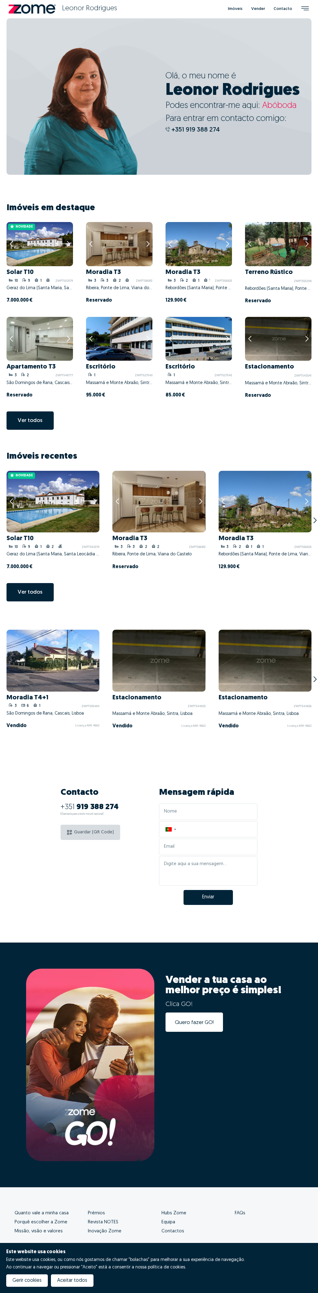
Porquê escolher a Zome (41, 1222)
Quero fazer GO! (194, 1022)
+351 (90, 807)
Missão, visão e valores (39, 1231)
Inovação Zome (104, 1231)
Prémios (96, 1213)
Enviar (208, 897)
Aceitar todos (72, 1280)
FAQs (240, 1213)
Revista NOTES (103, 1222)
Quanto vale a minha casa (42, 1213)
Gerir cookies (27, 1280)
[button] (170, 829)
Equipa (168, 1222)
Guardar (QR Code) (94, 832)
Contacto (283, 9)
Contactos (172, 1231)
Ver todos (30, 420)
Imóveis (235, 9)
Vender (258, 9)
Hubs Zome (173, 1213)
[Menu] (305, 9)
